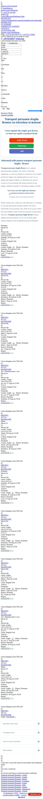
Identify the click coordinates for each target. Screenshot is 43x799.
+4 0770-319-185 (11, 34)
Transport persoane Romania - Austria (14, 777)
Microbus (4, 86)
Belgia (13, 20)
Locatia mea (13, 43)
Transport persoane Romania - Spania (14, 787)
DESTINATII (6, 18)
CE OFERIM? (6, 24)
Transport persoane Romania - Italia (13, 785)
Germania (18, 20)
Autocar (4, 16)
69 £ (4, 269)
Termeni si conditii (26, 793)
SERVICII (4, 14)
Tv (2, 77)
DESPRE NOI (6, 22)
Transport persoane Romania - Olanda (14, 791)
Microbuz (10, 16)
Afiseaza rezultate (7, 115)
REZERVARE (6, 273)
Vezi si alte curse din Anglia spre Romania (21, 190)
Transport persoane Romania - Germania (15, 781)
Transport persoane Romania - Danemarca (15, 789)
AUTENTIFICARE (8, 30)
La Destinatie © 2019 (10, 793)
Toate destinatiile (36, 20)
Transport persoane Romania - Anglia (14, 775)
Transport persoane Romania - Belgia (14, 779)
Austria (8, 20)
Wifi (2, 69)
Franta (24, 20)
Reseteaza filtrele (7, 113)
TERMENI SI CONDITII (10, 26)
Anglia (3, 20)
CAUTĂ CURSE (28, 34)
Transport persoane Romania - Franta (14, 783)
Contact (23, 795)
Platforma (16, 16)
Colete (22, 16)
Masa (3, 73)
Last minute (5, 65)
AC (2, 81)
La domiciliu (5, 94)
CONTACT (5, 28)
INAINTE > (11, 717)
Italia (28, 20)
